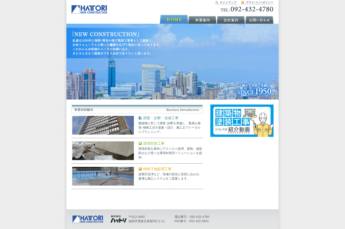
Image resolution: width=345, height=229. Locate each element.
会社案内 (231, 19)
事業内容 (202, 19)
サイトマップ (228, 2)
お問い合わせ (259, 19)
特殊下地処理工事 (157, 169)
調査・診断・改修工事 (161, 118)
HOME (174, 19)
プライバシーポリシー (260, 2)
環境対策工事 (153, 143)
